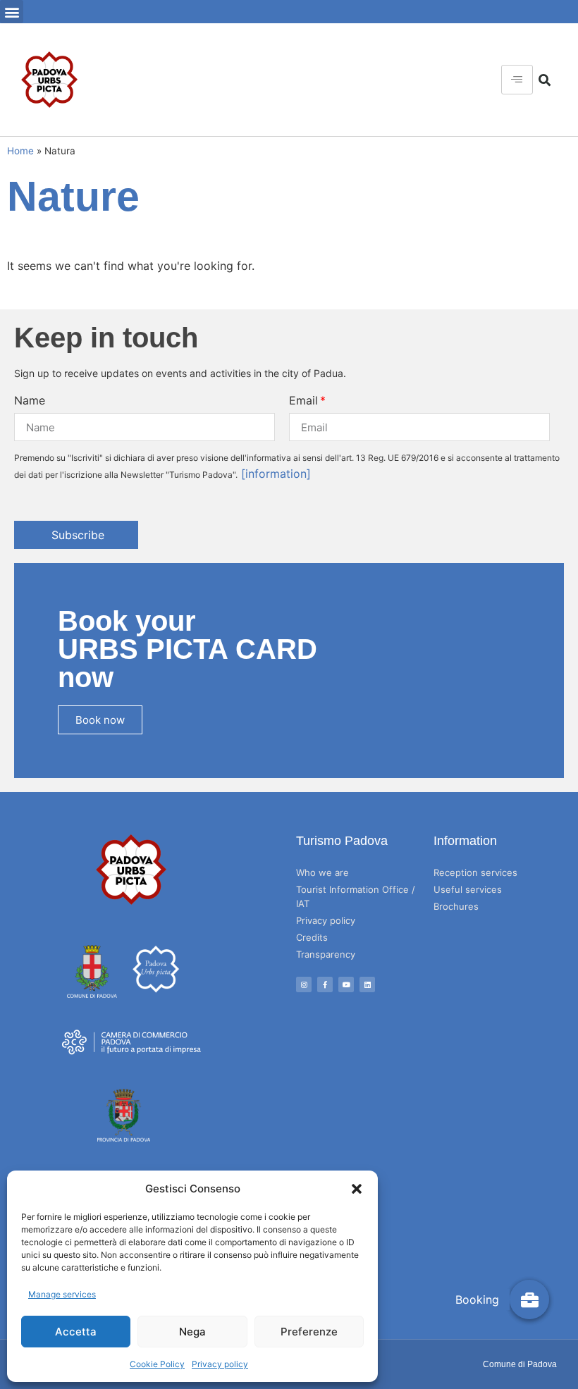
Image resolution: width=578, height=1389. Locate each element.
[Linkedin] (367, 984)
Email (303, 400)
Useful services (468, 889)
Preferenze (309, 1331)
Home (20, 150)
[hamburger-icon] (517, 79)
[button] (357, 1189)
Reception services (475, 872)
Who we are (322, 872)
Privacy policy (220, 1364)
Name (29, 400)
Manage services (62, 1294)
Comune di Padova (520, 1364)
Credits (312, 937)
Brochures (456, 906)
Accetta (76, 1331)
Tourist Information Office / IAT (355, 896)
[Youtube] (346, 984)
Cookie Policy (157, 1364)
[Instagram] (304, 984)
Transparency (325, 954)
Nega (192, 1331)
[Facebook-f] (325, 984)
